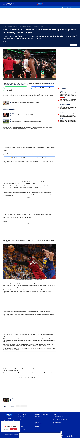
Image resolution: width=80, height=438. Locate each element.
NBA (17, 406)
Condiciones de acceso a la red (58, 416)
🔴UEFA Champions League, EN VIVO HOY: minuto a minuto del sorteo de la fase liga (68, 101)
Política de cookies (56, 420)
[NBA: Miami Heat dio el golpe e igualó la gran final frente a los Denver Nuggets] (6, 103)
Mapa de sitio (37, 425)
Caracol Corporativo (21, 429)
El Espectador (20, 425)
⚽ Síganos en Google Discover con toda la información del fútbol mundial (42, 88)
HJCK (19, 422)
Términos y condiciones (57, 422)
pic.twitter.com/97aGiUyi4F (36, 376)
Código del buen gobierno (39, 420)
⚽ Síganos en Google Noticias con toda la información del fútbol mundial (30, 157)
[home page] (23, 1)
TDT (35, 419)
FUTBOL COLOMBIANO (42, 7)
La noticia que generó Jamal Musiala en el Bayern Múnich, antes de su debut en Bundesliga (68, 115)
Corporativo (55, 423)
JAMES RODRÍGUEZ (55, 7)
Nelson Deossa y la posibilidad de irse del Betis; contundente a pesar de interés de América (68, 122)
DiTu (19, 423)
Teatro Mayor (20, 426)
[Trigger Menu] (4, 4)
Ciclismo (61, 91)
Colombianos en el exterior (65, 104)
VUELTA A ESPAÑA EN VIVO (24, 7)
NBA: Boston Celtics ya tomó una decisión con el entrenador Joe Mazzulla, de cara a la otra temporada (32, 399)
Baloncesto (24, 406)
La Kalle (19, 420)
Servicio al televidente (38, 416)
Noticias (14, 426)
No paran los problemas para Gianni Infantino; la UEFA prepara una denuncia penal (28, 114)
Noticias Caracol (21, 416)
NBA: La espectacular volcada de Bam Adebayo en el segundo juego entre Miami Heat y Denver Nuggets (25, 26)
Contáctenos (37, 422)
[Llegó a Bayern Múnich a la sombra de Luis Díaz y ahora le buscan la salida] (6, 121)
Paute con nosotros (38, 426)
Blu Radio (19, 419)
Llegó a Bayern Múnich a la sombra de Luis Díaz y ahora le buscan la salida (26, 121)
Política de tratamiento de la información (60, 419)
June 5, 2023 (37, 377)
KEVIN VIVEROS (33, 7)
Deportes (8, 426)
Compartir (74, 44)
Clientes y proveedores (39, 423)
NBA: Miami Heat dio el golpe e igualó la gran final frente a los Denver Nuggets (27, 102)
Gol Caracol (5, 26)
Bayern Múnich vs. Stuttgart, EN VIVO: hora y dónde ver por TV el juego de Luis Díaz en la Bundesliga (68, 108)
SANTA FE (16, 7)
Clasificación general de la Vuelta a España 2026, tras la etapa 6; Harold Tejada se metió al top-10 (68, 94)
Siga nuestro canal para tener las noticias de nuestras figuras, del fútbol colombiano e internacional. (16, 89)
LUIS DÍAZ (49, 7)
